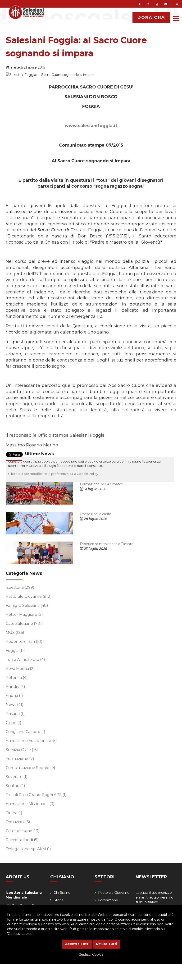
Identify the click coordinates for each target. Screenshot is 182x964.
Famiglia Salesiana (27, 605)
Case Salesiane (24, 623)
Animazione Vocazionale (31, 740)
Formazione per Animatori (101, 484)
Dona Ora (151, 17)
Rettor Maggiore (24, 614)
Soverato (16, 776)
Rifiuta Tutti (106, 944)
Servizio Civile (22, 749)
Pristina (15, 713)
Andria (14, 695)
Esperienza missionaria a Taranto (106, 544)
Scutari (15, 785)
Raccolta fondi (22, 840)
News (14, 704)
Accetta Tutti (77, 944)
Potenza (17, 677)
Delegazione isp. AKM (28, 849)
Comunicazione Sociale (30, 767)
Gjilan (13, 722)
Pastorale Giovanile (29, 596)
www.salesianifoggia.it (91, 125)
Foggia (15, 650)
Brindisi (15, 686)
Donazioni (18, 822)
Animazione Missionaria (30, 804)
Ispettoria (20, 587)
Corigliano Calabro (25, 731)
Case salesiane (23, 831)
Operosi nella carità (95, 514)
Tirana (14, 813)
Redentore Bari (24, 641)
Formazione (20, 758)
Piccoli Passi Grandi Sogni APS (36, 795)
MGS (15, 632)
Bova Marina (20, 668)
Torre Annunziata (25, 659)
